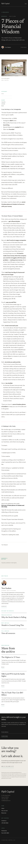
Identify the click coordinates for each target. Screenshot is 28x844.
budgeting (6, 306)
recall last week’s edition (9, 156)
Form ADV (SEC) (5, 833)
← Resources (5, 12)
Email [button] (2, 105)
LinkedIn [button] (3, 103)
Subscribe (4, 736)
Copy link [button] (3, 102)
